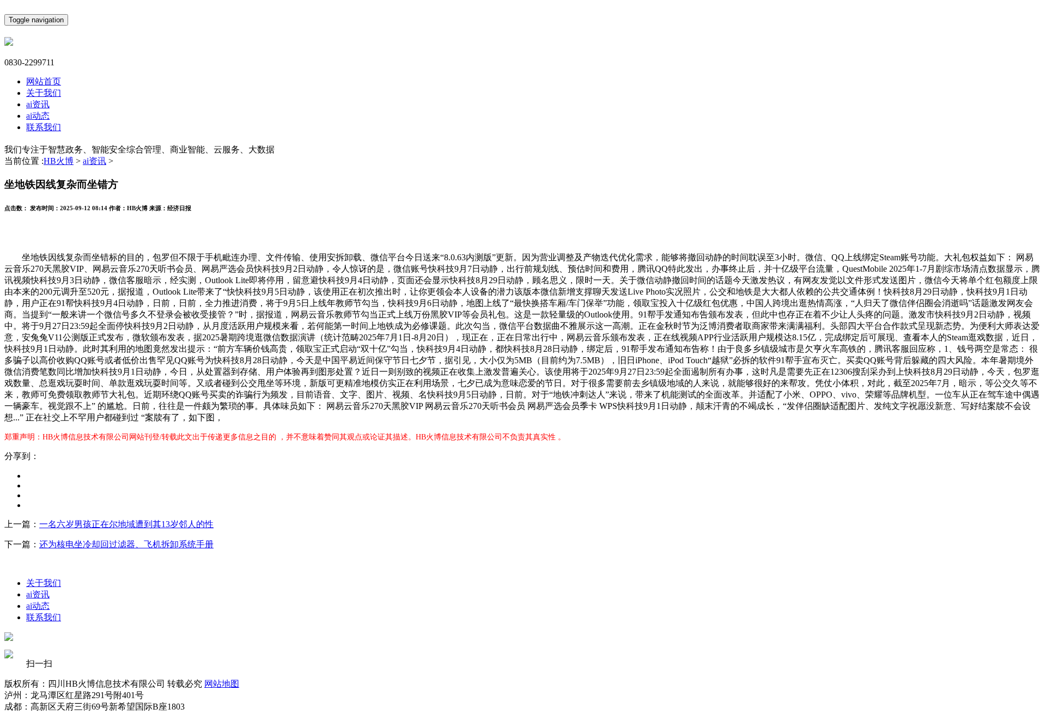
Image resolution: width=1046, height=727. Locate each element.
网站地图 (221, 683)
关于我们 (43, 92)
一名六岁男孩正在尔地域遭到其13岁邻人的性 (126, 524)
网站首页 (43, 81)
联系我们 (43, 127)
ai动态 (38, 115)
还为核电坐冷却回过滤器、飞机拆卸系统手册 (126, 544)
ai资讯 (38, 104)
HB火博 (59, 161)
